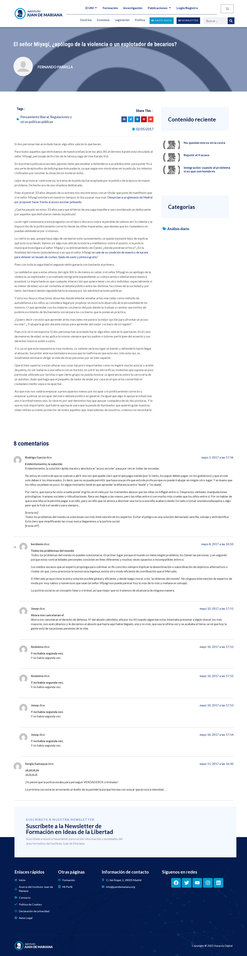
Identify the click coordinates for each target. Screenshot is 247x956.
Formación (110, 8)
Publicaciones (157, 8)
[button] (124, 119)
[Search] (231, 20)
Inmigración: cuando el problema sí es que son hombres (207, 169)
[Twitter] (186, 883)
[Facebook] (176, 883)
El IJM (89, 8)
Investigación (132, 8)
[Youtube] (197, 883)
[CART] (227, 8)
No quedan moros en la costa (204, 142)
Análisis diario (178, 229)
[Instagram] (208, 883)
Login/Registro (187, 8)
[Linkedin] (218, 883)
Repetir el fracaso (196, 155)
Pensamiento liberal (34, 117)
